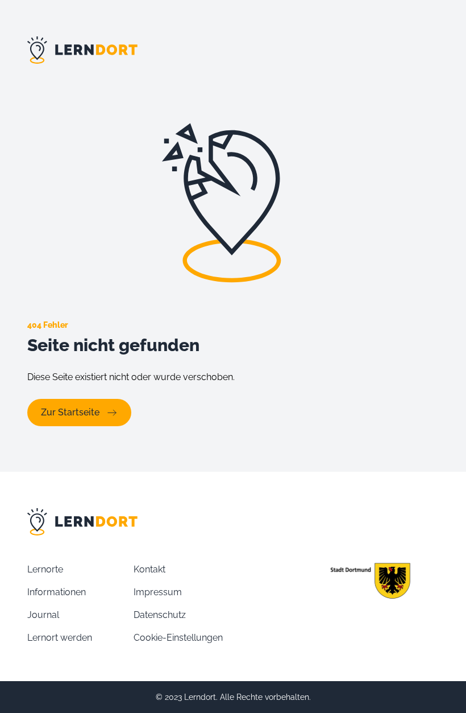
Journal (43, 614)
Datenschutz (160, 614)
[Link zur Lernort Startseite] (233, 50)
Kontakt (149, 569)
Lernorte (45, 569)
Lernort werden (59, 637)
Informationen (56, 592)
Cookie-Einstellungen (178, 637)
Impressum (158, 592)
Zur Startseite (70, 412)
